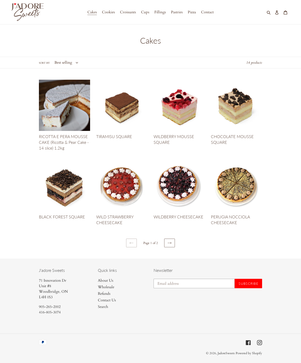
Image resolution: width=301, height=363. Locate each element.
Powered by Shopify (249, 353)
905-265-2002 (50, 306)
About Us (105, 280)
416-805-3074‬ (50, 312)
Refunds (104, 293)
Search (103, 306)
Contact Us (107, 300)
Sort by (44, 63)
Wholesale (106, 287)
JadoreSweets (226, 353)
